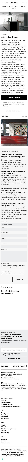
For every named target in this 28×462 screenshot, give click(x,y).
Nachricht (4, 249)
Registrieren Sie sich (14, 358)
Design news (5, 413)
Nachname (4, 232)
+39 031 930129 (7, 375)
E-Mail (3, 238)
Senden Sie (19, 279)
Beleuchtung (5, 432)
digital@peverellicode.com (12, 379)
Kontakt (3, 441)
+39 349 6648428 (8, 377)
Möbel (16, 6)
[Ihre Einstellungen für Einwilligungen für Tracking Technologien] (2, 459)
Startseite (5, 6)
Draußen (4, 430)
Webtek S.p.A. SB (19, 455)
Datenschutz (5, 263)
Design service (5, 402)
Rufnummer (5, 244)
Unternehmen (5, 443)
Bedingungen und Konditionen (15, 454)
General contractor (7, 404)
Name (3, 227)
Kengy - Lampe (5, 326)
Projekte (3, 400)
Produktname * (5, 222)
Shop (11, 6)
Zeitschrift (4, 416)
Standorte (4, 439)
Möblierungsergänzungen (9, 429)
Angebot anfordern (14, 97)
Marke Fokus (5, 418)
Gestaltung (4, 414)
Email (2, 347)
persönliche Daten (14, 267)
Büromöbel (4, 427)
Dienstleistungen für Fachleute (10, 406)
